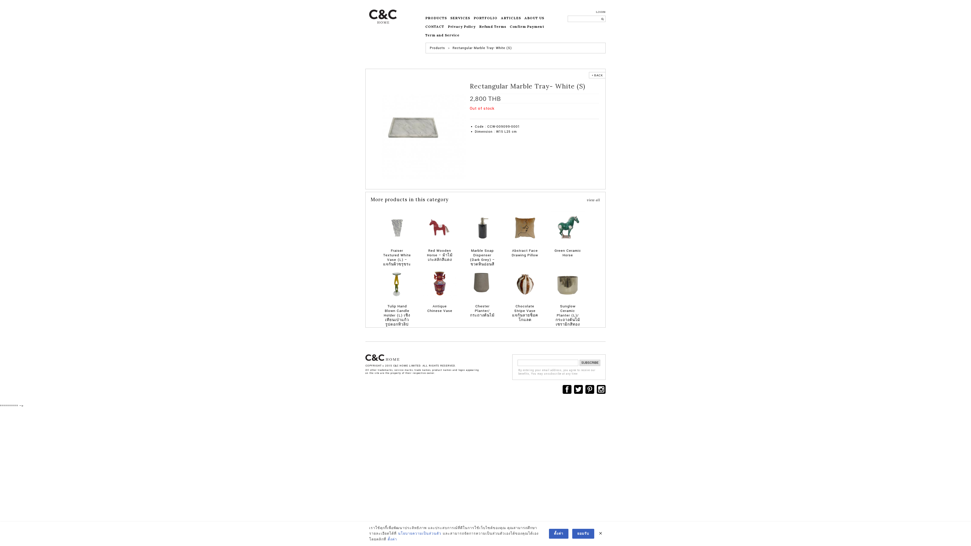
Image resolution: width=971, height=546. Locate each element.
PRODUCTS (436, 18)
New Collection (496, 116)
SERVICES (460, 18)
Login (601, 12)
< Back (597, 75)
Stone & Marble (543, 116)
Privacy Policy (462, 27)
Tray (558, 116)
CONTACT (434, 27)
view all (593, 200)
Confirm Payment (527, 27)
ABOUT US (534, 18)
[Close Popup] (600, 533)
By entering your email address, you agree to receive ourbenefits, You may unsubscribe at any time (556, 372)
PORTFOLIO (485, 18)
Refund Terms (492, 27)
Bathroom (514, 116)
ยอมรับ (583, 533)
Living (527, 116)
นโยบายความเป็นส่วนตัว (419, 533)
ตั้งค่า (392, 539)
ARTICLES (511, 18)
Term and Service (442, 35)
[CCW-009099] (417, 130)
